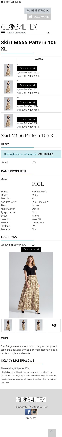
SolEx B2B (31, 418)
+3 (54, 325)
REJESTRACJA (40, 10)
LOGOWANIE (41, 16)
